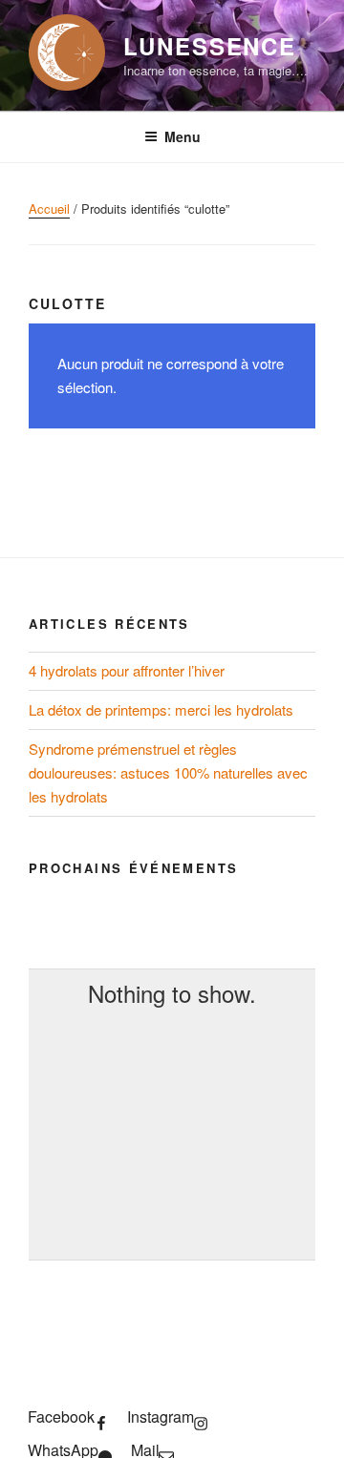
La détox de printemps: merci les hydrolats (161, 709)
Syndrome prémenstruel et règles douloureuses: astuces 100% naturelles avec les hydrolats (168, 772)
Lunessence (209, 46)
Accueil (49, 208)
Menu (182, 136)
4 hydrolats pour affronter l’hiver (127, 670)
